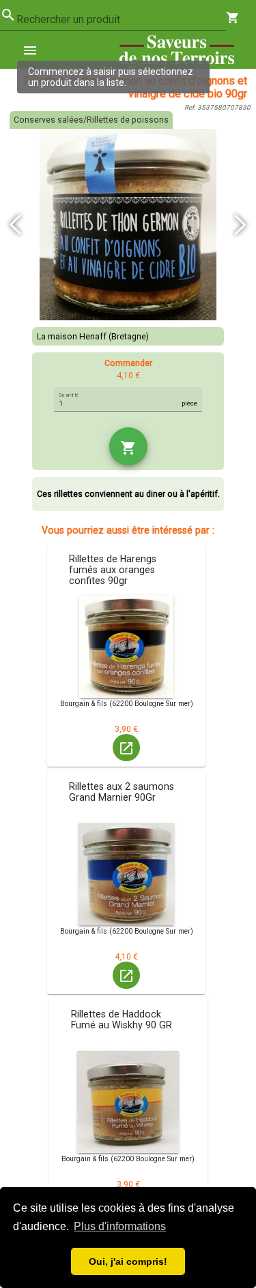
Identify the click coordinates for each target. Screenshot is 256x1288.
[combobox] (121, 20)
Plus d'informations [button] (120, 1226)
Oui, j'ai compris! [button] (128, 1261)
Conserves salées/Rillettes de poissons (91, 120)
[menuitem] (35, 49)
